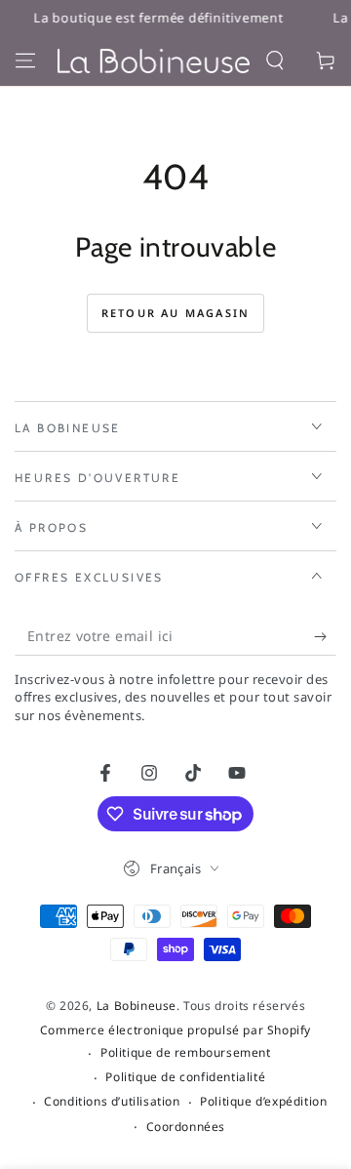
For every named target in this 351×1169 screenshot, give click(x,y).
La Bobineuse (136, 1005)
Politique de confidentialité (185, 1077)
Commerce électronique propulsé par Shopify (175, 1030)
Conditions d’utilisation (111, 1101)
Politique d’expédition (263, 1101)
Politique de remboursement (185, 1053)
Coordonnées (186, 1127)
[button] (275, 60)
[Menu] (25, 60)
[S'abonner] (325, 636)
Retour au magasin (175, 312)
